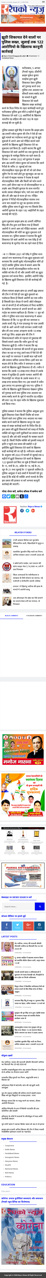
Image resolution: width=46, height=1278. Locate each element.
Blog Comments (12, 615)
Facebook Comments (34, 615)
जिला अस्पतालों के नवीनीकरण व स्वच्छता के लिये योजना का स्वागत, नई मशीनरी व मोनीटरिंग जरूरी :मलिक (28, 577)
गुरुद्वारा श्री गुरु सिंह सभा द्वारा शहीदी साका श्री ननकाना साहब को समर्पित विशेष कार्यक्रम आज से (30, 1015)
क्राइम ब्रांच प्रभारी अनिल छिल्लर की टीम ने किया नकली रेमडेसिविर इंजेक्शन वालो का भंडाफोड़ (23, 1130)
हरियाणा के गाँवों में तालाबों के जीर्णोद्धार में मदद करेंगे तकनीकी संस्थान (22, 1117)
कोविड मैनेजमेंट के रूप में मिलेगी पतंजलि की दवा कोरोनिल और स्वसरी (20, 1109)
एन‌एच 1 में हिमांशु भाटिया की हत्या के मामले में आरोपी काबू (27, 588)
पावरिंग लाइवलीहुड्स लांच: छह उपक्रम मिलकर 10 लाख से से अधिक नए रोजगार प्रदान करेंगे (23, 1070)
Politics (8, 1176)
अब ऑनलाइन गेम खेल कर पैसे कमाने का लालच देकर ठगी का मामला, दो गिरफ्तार (28, 601)
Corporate (9, 1145)
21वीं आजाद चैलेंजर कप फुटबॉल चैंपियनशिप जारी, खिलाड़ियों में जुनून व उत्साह (28, 543)
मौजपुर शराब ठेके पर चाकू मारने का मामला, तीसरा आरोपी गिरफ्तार (21, 1101)
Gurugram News (12, 1157)
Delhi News (10, 1149)
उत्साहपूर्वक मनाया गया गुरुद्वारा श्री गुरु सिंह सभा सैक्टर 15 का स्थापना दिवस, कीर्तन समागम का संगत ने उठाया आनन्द (29, 1030)
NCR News (9, 1173)
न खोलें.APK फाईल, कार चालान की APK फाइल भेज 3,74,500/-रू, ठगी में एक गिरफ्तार (28, 566)
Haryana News (11, 1161)
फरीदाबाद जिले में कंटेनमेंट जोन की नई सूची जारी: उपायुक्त (21, 1086)
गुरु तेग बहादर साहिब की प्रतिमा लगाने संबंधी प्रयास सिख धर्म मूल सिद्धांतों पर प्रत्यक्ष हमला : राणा (21, 1094)
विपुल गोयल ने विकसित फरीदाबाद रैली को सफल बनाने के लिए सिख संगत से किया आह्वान (29, 989)
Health (8, 1165)
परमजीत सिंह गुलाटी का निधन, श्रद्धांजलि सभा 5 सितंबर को (20, 1078)
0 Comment (32, 56)
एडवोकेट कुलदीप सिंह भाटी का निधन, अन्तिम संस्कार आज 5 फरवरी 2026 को (28, 553)
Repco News (34, 506)
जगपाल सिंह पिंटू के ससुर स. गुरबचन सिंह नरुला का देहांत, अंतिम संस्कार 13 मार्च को (30, 1001)
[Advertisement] (23, 705)
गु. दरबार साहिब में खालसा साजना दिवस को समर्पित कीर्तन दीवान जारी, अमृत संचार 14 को (30, 960)
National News (11, 1169)
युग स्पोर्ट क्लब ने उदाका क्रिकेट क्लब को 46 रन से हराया (23, 1124)
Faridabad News (7, 58)
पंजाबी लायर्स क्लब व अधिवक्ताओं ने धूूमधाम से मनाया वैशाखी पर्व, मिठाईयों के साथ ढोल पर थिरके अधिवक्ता (29, 975)
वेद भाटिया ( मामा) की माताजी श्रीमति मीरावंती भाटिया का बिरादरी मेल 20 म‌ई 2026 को (29, 946)
